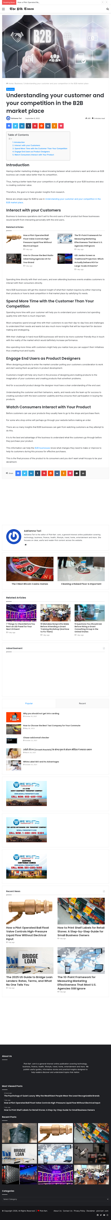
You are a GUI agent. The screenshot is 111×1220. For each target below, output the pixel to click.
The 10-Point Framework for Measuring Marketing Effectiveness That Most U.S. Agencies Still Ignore (77, 982)
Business (18, 83)
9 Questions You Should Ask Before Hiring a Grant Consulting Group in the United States (88, 628)
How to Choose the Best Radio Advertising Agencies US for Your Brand (38, 259)
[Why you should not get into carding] (13, 717)
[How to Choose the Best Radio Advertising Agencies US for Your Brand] (13, 259)
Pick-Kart (43, 1211)
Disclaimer (90, 1211)
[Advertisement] (55, 502)
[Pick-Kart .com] (22, 9)
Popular (29, 703)
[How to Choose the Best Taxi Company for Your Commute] (13, 729)
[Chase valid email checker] (13, 741)
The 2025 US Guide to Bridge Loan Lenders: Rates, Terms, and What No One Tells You (29, 981)
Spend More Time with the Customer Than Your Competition (41, 148)
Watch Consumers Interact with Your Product (34, 155)
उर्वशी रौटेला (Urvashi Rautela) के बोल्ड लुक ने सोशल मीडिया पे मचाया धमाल (57, 749)
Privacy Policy (79, 1211)
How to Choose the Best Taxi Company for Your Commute (51, 725)
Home (10, 83)
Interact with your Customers (27, 145)
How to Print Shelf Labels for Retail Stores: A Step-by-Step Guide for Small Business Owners (81, 931)
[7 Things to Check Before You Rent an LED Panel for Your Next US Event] (21, 612)
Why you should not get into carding (41, 713)
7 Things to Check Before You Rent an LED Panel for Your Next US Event (20, 626)
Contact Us (67, 1211)
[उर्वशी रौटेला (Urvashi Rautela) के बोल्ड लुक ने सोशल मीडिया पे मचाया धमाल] (13, 753)
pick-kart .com (102, 1211)
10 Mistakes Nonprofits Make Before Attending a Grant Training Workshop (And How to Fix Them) (54, 628)
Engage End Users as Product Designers (32, 152)
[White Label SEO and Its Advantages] (13, 765)
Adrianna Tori (16, 118)
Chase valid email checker (36, 737)
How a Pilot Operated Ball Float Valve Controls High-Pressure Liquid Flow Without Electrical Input (59, 2)
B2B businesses (42, 448)
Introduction (19, 142)
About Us (58, 1211)
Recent (82, 703)
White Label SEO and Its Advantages (41, 761)
